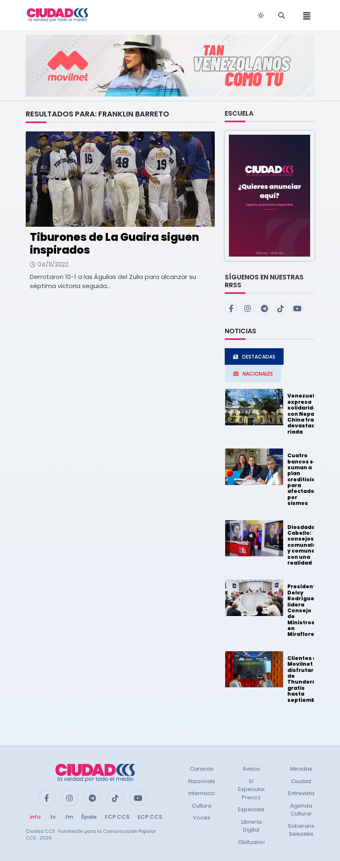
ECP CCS (150, 817)
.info (35, 817)
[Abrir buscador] (281, 15)
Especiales (252, 809)
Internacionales (209, 793)
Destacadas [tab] (258, 356)
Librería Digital (251, 826)
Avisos (251, 769)
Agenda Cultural (301, 810)
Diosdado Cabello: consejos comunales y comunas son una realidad (303, 545)
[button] (269, 195)
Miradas (301, 769)
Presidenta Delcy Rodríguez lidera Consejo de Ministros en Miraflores (303, 610)
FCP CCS (117, 817)
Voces (201, 818)
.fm (68, 817)
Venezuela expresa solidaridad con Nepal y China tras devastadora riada (306, 413)
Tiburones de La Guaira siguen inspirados (114, 243)
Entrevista (301, 793)
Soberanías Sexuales (304, 830)
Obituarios (252, 842)
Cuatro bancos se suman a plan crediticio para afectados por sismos (302, 479)
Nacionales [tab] (258, 373)
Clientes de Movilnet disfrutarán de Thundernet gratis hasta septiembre (304, 679)
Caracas (202, 769)
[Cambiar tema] (261, 15)
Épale (89, 817)
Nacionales (203, 781)
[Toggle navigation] (304, 15)
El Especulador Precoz (255, 789)
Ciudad (301, 781)
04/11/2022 (53, 264)
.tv (52, 817)
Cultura (201, 806)
